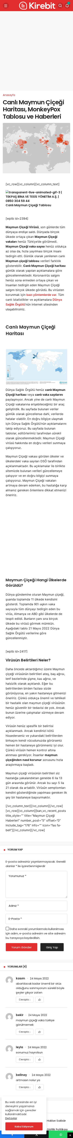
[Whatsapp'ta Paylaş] (61, 1134)
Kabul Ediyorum (24, 1126)
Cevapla (25, 999)
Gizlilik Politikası (57, 1129)
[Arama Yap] (60, 6)
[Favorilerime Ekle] (39, 1000)
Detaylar (11, 1118)
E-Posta (15, 919)
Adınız (14, 906)
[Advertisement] (36, 50)
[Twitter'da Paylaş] (36, 1134)
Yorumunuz (17, 876)
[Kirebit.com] (36, 5)
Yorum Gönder (21, 947)
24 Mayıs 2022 (39, 978)
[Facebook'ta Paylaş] (12, 1134)
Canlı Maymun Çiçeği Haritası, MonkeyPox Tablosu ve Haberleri (33, 109)
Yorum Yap (15, 849)
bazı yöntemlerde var (41, 295)
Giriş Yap (52, 947)
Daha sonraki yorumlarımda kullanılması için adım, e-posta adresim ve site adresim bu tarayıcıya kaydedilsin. (36, 933)
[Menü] (6, 6)
